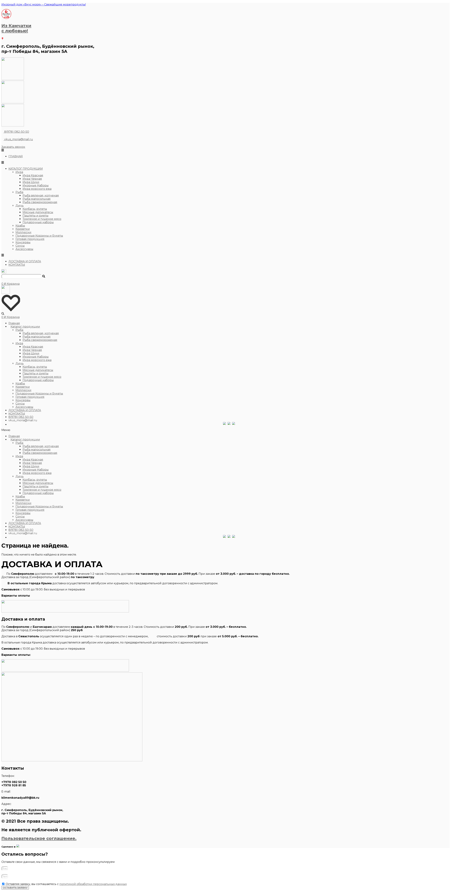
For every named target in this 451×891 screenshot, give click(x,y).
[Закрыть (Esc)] (447, 4)
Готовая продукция (30, 239)
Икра (19, 172)
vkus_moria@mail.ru (18, 139)
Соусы (20, 245)
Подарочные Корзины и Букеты (39, 235)
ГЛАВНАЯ (15, 156)
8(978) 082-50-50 (16, 131)
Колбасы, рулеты (35, 209)
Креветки (23, 229)
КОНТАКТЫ (16, 264)
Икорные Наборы (36, 185)
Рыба (19, 192)
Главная (14, 323)
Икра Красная (33, 175)
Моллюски (23, 232)
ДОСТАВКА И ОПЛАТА (24, 261)
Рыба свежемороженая (40, 202)
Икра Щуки (31, 182)
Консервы (23, 242)
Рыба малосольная (37, 199)
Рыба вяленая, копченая (41, 195)
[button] (13, 147)
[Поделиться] (439, 4)
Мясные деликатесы (38, 212)
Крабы (20, 225)
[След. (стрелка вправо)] (445, 445)
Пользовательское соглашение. (38, 838)
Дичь (20, 205)
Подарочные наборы (38, 222)
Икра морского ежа (37, 188)
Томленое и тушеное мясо (42, 219)
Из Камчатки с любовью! (16, 28)
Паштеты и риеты (35, 215)
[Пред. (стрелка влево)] (6, 445)
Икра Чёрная (32, 178)
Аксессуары (24, 249)
